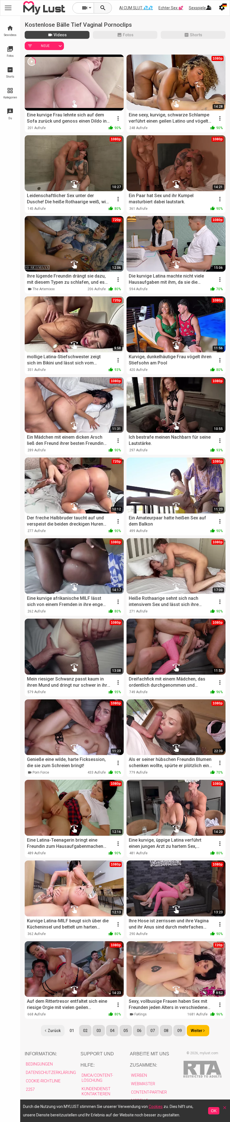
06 (139, 1030)
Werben (139, 1075)
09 (179, 1030)
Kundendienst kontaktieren (96, 1091)
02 (85, 1030)
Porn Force (41, 772)
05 (125, 1030)
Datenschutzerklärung (51, 1072)
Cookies (156, 1106)
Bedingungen (39, 1064)
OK (214, 1111)
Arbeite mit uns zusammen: (149, 1059)
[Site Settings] (221, 7)
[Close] (224, 1109)
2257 (30, 1089)
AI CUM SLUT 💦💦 (136, 8)
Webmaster (143, 1084)
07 (152, 1030)
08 (166, 1030)
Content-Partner (149, 1092)
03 (98, 1030)
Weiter (197, 1030)
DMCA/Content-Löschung (97, 1078)
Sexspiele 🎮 (200, 8)
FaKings (140, 1014)
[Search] (103, 7)
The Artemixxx (44, 289)
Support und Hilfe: (97, 1059)
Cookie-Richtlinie (43, 1081)
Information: (41, 1053)
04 (112, 1030)
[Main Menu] (8, 8)
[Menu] (208, 7)
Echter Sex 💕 (170, 8)
